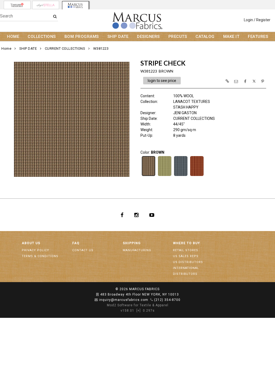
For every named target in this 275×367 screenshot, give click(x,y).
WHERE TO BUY (186, 243)
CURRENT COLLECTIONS (65, 48)
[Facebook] (122, 215)
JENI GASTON (185, 113)
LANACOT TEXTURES (191, 101)
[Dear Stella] (45, 5)
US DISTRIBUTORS (188, 262)
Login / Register (257, 20)
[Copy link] (227, 81)
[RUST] (197, 175)
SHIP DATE (118, 36)
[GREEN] (165, 175)
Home (6, 48)
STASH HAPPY (185, 107)
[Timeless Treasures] (17, 5)
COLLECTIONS (42, 36)
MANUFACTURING (137, 250)
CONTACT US (82, 250)
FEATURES (258, 36)
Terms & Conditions (40, 256)
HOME (13, 36)
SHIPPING (132, 243)
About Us (31, 243)
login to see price (162, 80)
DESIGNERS (148, 36)
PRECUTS (177, 36)
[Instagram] (136, 215)
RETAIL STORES (185, 250)
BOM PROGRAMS (81, 36)
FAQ (75, 243)
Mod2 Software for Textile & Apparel (137, 305)
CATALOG (205, 36)
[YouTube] (151, 215)
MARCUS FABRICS (144, 289)
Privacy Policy (35, 250)
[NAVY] (181, 175)
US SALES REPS (185, 256)
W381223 (101, 48)
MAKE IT (231, 36)
